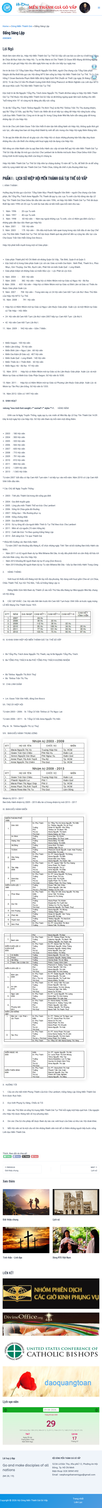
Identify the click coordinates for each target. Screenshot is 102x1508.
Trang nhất (78, 1498)
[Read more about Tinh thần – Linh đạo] (26, 1239)
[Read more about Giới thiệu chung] (26, 1202)
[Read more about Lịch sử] (76, 1202)
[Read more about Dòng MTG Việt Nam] (76, 1239)
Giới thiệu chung (10, 1219)
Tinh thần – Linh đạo (12, 1257)
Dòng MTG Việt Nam (62, 1257)
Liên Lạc (78, 1502)
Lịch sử (56, 1219)
